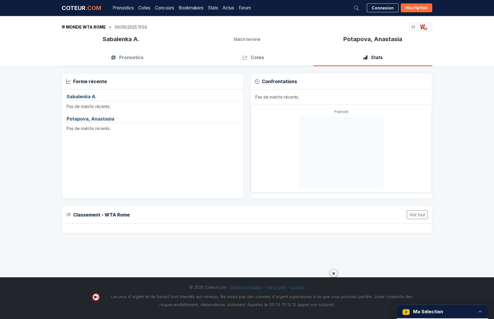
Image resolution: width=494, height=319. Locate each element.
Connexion (383, 7)
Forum (245, 8)
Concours (164, 8)
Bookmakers (191, 8)
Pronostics (123, 8)
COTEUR (81, 8)
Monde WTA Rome (86, 27)
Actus (228, 8)
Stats (213, 8)
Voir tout (417, 214)
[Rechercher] (356, 8)
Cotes (144, 8)
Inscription (416, 7)
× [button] (333, 273)
